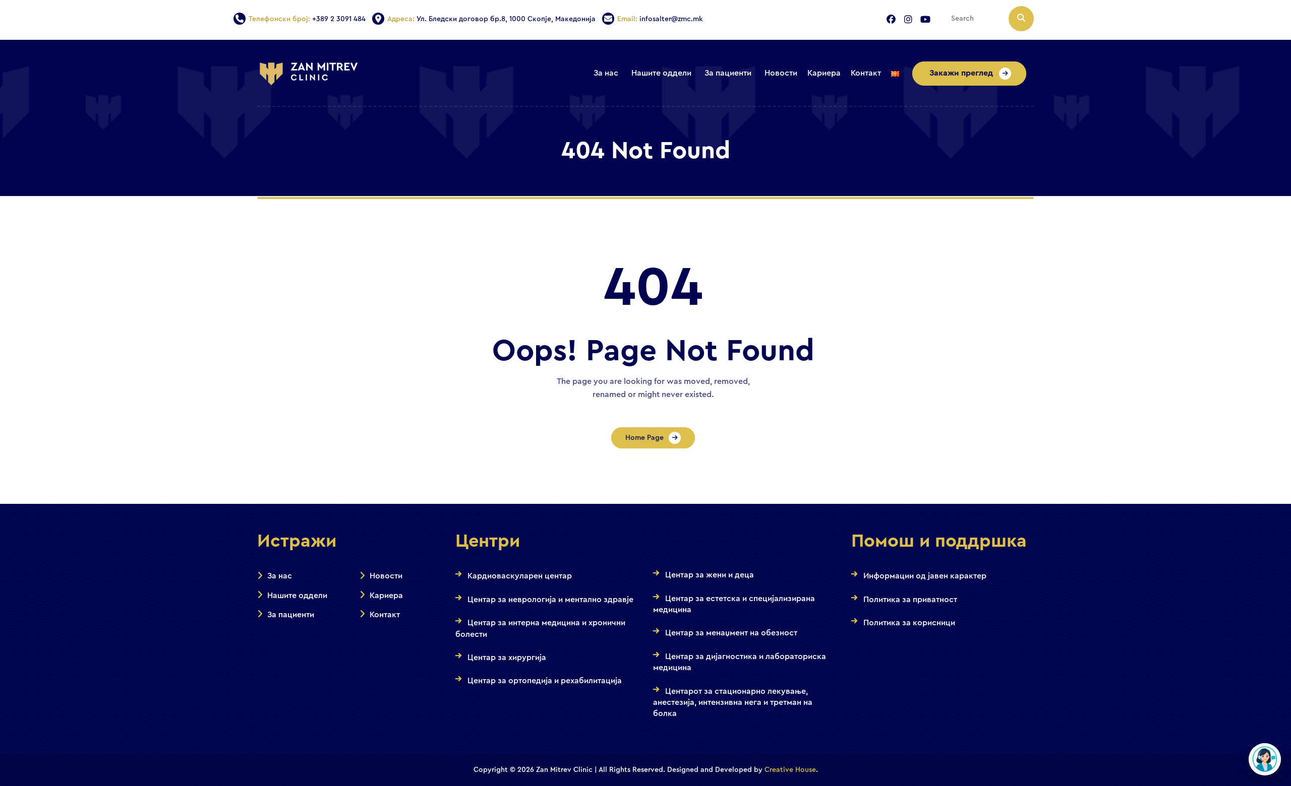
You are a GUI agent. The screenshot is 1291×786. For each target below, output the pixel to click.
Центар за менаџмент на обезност (731, 633)
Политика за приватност (910, 600)
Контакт (385, 615)
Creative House (790, 769)
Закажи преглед (962, 73)
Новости (386, 576)
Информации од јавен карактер (924, 576)
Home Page (644, 437)
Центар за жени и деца (709, 575)
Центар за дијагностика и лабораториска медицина (739, 662)
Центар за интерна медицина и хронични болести (540, 628)
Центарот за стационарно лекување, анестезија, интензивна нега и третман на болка (732, 702)
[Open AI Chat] (1265, 759)
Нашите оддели (297, 596)
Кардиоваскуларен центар (519, 576)
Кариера (386, 596)
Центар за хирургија (506, 657)
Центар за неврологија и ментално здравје (550, 600)
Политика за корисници (909, 623)
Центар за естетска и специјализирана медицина (734, 604)
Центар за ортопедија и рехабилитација (544, 681)
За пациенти (290, 615)
